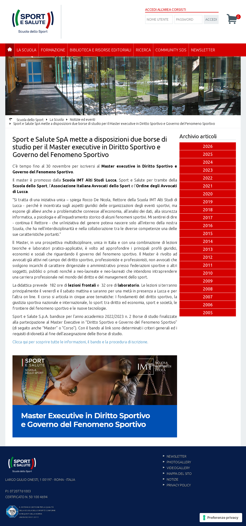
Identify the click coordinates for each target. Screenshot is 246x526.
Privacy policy (179, 485)
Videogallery (178, 468)
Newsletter (203, 50)
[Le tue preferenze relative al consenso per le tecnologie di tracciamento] (221, 517)
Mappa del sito (179, 474)
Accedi (211, 19)
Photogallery (179, 462)
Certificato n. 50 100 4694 (26, 497)
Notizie (172, 479)
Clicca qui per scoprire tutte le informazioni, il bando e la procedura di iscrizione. (80, 342)
